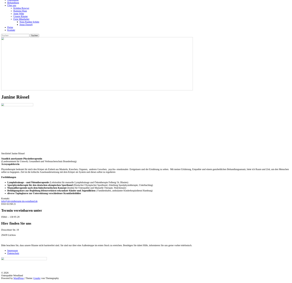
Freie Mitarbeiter (21, 19)
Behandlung (13, 2)
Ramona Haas (20, 11)
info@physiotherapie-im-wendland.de (19, 201)
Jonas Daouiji (26, 24)
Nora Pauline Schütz (29, 22)
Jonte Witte (18, 13)
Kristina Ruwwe (21, 8)
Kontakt (11, 30)
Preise (10, 27)
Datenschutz (13, 253)
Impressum (12, 250)
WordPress (18, 278)
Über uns (11, 5)
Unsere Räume (20, 16)
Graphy (37, 278)
